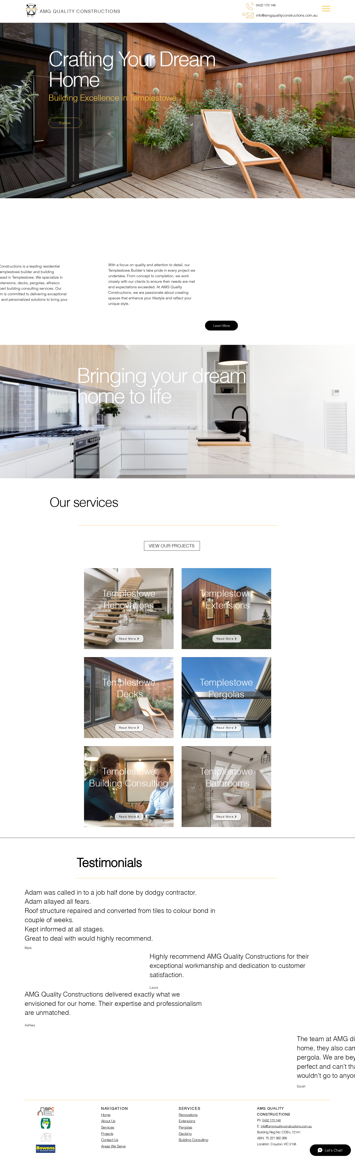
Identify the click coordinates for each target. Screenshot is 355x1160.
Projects (107, 1133)
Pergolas (185, 1127)
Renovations (188, 1114)
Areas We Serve (113, 1146)
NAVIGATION (114, 1108)
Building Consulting (193, 1139)
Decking (185, 1133)
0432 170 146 (271, 1120)
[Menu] (326, 8)
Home (105, 1114)
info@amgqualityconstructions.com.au (286, 15)
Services (107, 1127)
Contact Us (109, 1139)
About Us (108, 1121)
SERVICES (190, 1108)
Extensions (187, 1121)
